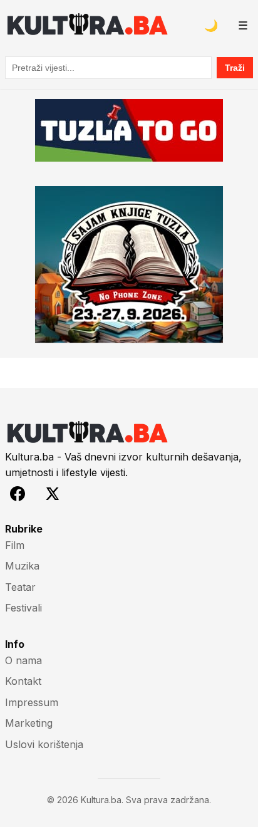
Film (14, 545)
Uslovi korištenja (44, 744)
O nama (23, 660)
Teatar (20, 587)
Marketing (29, 723)
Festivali (23, 607)
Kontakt (23, 681)
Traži (235, 68)
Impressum (31, 702)
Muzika (22, 565)
